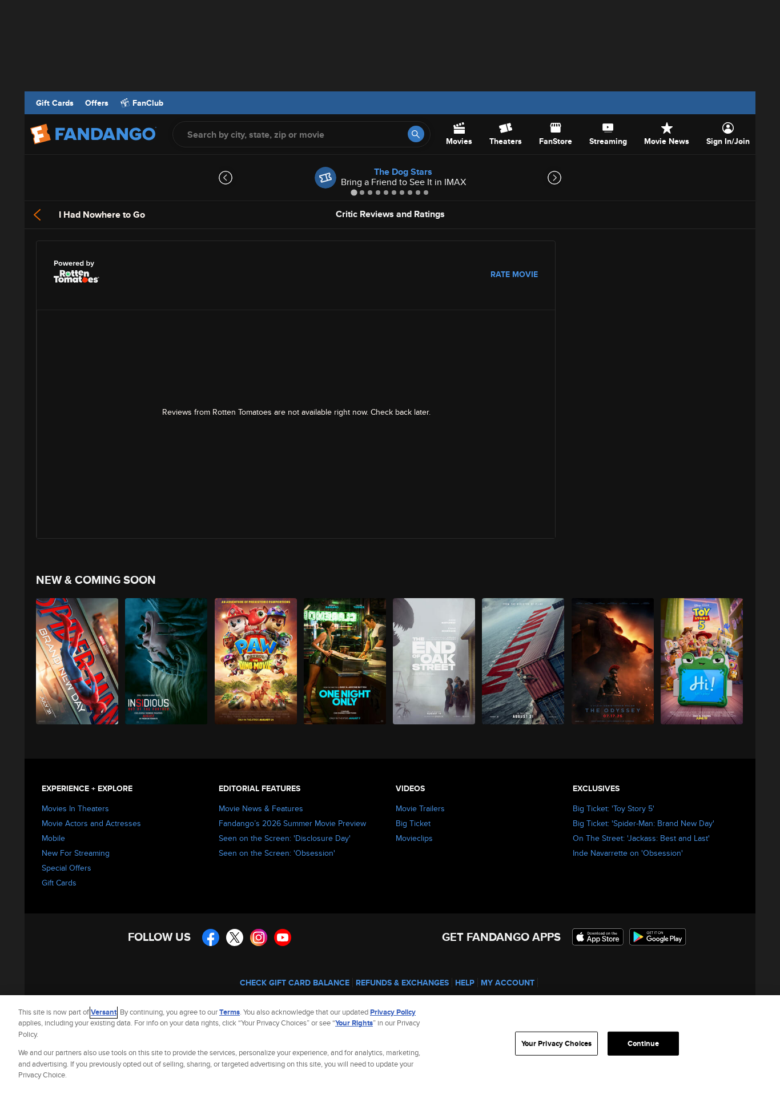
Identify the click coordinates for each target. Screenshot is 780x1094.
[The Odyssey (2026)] (613, 661)
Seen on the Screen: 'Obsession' (277, 853)
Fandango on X (234, 937)
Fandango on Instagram (258, 937)
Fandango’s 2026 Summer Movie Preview (292, 823)
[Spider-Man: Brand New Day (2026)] (77, 661)
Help (465, 982)
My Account (507, 982)
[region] (390, 1044)
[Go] (416, 134)
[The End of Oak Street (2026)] (434, 661)
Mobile (53, 838)
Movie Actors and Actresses (91, 823)
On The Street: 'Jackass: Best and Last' (641, 838)
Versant (103, 1012)
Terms (229, 1012)
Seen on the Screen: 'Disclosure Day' (285, 838)
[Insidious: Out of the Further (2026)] (166, 661)
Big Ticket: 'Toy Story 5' (613, 808)
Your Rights (354, 1022)
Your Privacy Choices (556, 1043)
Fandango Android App (657, 936)
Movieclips (414, 838)
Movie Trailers (420, 808)
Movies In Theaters (75, 808)
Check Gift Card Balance (294, 982)
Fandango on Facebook (210, 937)
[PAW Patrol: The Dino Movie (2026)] (256, 661)
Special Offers (66, 867)
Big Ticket (413, 823)
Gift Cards (55, 102)
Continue (643, 1043)
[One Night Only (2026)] (345, 661)
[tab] (354, 192)
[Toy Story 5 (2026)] (702, 661)
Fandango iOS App (598, 936)
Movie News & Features (261, 808)
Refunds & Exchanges (402, 982)
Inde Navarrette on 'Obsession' (628, 853)
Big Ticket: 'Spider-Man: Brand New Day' (643, 823)
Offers (96, 102)
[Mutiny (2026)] (523, 661)
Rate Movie (514, 274)
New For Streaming (76, 853)
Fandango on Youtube (282, 937)
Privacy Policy (393, 1012)
